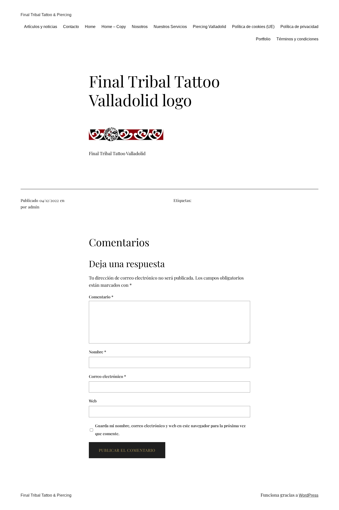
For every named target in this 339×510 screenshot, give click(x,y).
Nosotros (140, 27)
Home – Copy (114, 27)
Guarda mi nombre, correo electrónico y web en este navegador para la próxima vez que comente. (170, 429)
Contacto (71, 27)
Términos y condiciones (297, 39)
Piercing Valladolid (209, 27)
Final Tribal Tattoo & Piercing (46, 15)
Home (90, 27)
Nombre (97, 351)
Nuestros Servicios (170, 27)
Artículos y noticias (40, 27)
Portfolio (263, 39)
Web (93, 400)
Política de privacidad (299, 27)
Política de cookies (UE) (253, 27)
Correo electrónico (107, 376)
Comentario (101, 296)
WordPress (308, 495)
